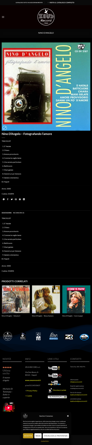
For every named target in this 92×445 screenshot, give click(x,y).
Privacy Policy (31, 390)
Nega (38, 436)
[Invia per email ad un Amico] (16, 199)
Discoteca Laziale (59, 390)
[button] (68, 416)
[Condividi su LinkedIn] (24, 199)
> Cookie (28, 396)
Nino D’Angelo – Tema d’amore (42, 316)
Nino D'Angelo (46, 33)
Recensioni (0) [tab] (18, 213)
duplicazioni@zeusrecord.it (78, 395)
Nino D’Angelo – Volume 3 (11, 316)
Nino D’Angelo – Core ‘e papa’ (72, 316)
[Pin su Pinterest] (20, 199)
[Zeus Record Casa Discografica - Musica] (46, 17)
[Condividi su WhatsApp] (4, 199)
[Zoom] (4, 128)
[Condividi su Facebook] (8, 199)
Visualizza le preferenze (56, 436)
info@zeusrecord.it (76, 382)
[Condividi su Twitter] (12, 199)
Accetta (28, 436)
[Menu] (3, 17)
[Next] (90, 304)
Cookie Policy (45, 441)
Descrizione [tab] (7, 213)
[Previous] (1, 304)
